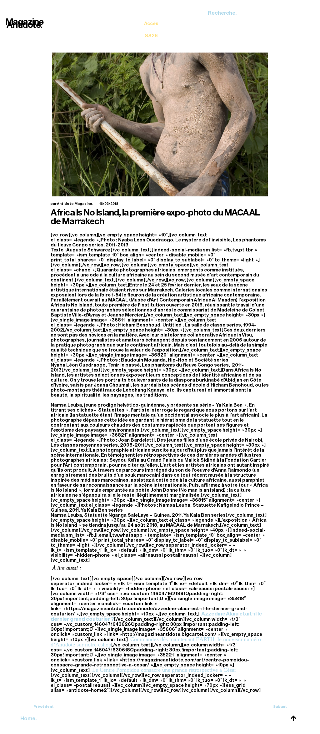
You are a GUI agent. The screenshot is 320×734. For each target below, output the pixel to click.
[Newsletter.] (151, 25)
